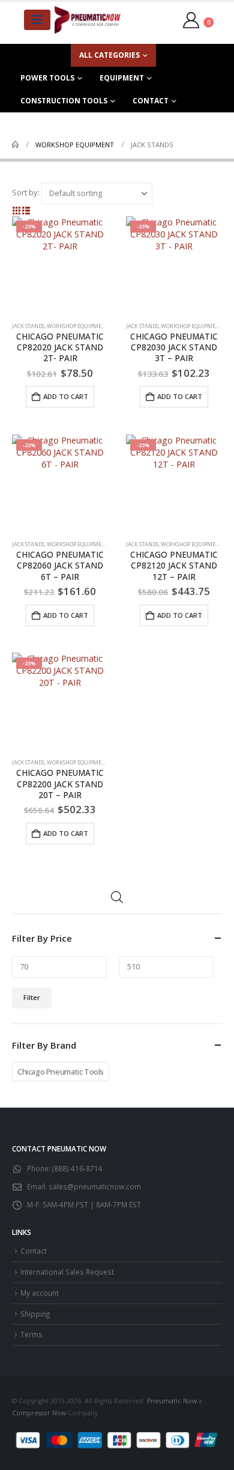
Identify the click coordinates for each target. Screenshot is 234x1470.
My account (39, 1293)
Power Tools (47, 78)
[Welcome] (194, 19)
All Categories (109, 55)
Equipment (122, 78)
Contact (151, 101)
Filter (31, 997)
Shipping (35, 1314)
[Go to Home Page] (15, 145)
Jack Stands (28, 326)
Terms (31, 1334)
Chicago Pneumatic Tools (60, 1071)
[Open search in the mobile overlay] (117, 896)
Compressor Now (39, 1413)
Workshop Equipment (78, 326)
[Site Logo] (88, 20)
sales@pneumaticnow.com (95, 1186)
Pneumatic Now (172, 1401)
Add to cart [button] (65, 396)
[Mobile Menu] (37, 20)
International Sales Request (67, 1271)
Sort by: (26, 192)
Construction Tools (63, 101)
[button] (17, 210)
